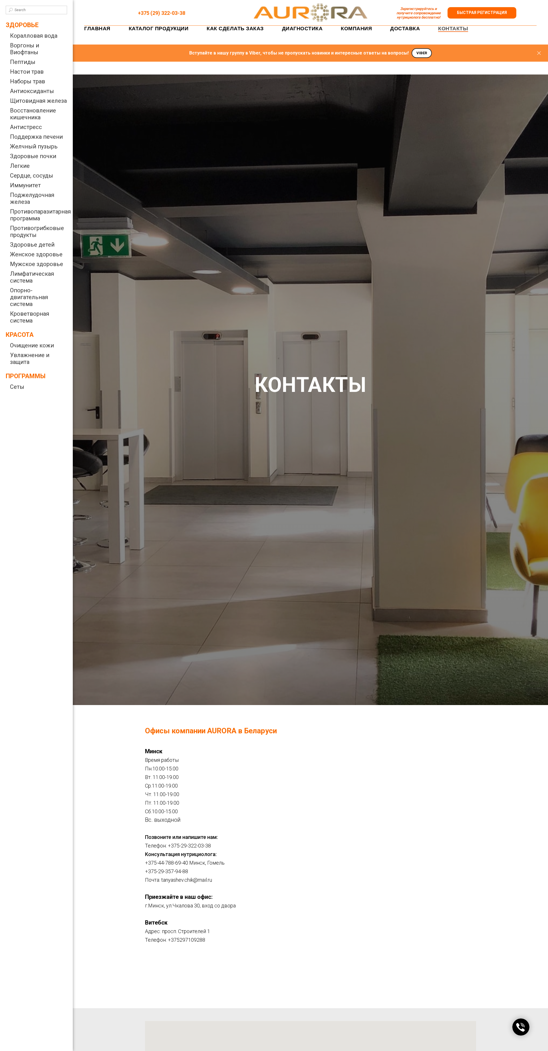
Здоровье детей (32, 244)
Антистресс (26, 127)
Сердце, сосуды (31, 175)
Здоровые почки (33, 156)
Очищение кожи (32, 345)
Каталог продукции (159, 28)
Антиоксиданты (32, 91)
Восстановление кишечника (33, 114)
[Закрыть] (539, 53)
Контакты (453, 28)
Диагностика (302, 28)
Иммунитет (25, 185)
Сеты (17, 386)
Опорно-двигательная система (29, 297)
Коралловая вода (33, 35)
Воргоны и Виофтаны (24, 49)
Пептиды (22, 62)
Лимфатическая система (32, 277)
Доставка (405, 28)
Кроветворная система (29, 317)
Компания (356, 28)
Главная (97, 28)
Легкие (20, 165)
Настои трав (27, 71)
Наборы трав (27, 81)
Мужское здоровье (36, 264)
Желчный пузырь (34, 146)
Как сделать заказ (235, 28)
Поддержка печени (36, 136)
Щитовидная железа (38, 100)
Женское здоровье (36, 254)
